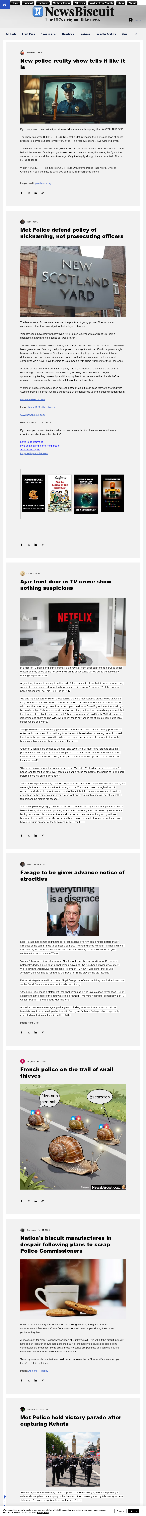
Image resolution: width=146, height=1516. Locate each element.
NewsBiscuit (79, 11)
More (124, 34)
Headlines (68, 34)
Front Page (28, 34)
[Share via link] (42, 192)
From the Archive (106, 34)
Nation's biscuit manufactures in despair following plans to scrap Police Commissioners (65, 1244)
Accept (134, 1511)
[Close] (142, 1511)
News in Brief (48, 34)
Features (85, 34)
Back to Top (4, 1503)
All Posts (11, 34)
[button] (136, 34)
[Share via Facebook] (21, 192)
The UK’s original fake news (72, 19)
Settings (120, 1511)
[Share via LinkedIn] (35, 192)
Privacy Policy (43, 1512)
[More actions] (124, 52)
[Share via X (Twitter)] (28, 192)
